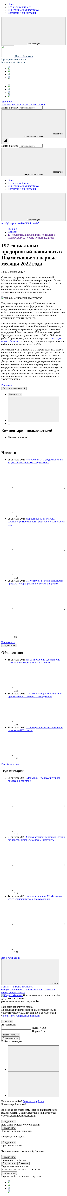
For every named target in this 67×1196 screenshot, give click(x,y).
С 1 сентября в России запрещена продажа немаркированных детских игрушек (35, 582)
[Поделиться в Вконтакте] (33, 409)
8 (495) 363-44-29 (30, 223)
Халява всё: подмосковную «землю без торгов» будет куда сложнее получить (36, 838)
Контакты (6, 986)
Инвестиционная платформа (24, 186)
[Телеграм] (9, 68)
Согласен (7, 1021)
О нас (11, 180)
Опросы (28, 986)
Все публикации (10, 957)
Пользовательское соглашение (26, 989)
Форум (5, 989)
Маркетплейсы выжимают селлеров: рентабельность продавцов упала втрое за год (36, 521)
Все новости (8, 385)
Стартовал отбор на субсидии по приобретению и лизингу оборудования (35, 695)
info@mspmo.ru (11, 223)
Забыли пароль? (11, 1034)
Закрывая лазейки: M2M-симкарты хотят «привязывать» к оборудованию (36, 897)
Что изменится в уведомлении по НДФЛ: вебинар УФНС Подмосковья (35, 461)
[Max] (9, 71)
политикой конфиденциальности (21, 1015)
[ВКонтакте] (9, 74)
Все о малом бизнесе (19, 183)
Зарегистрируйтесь (33, 1101)
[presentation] (5, 141)
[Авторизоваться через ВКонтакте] (33, 1084)
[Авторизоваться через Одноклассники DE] (33, 1058)
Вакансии (18, 986)
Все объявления (10, 764)
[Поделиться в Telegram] (9, 424)
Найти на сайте (9, 107)
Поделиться (15, 394)
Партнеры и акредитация (22, 188)
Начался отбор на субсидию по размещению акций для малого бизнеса (34, 661)
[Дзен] (9, 77)
